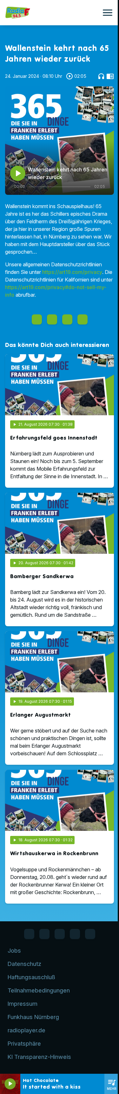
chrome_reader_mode (110, 76)
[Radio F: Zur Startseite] (52, 12)
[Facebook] (29, 934)
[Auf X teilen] (52, 319)
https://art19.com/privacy (72, 272)
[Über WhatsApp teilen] (67, 319)
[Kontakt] (90, 934)
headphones (101, 76)
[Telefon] (75, 934)
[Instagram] (60, 934)
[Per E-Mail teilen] (82, 319)
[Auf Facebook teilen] (37, 319)
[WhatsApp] (44, 934)
